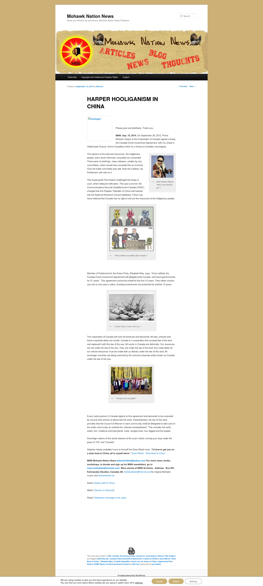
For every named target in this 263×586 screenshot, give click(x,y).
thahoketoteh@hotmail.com (137, 471)
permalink (156, 564)
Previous (182, 86)
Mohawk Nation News (90, 16)
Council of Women (151, 558)
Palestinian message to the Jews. (110, 497)
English (126, 77)
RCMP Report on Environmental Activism (111, 564)
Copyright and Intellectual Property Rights (99, 77)
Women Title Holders (167, 556)
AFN (109, 556)
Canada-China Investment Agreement (125, 558)
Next (193, 86)
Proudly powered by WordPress (131, 575)
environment (151, 556)
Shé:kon (99, 86)
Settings (193, 581)
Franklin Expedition (122, 561)
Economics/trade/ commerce (132, 556)
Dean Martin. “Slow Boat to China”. (149, 453)
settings (139, 582)
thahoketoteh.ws (106, 475)
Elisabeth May (107, 561)
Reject (176, 581)
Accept (159, 581)
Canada (115, 556)
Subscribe (72, 77)
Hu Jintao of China (149, 561)
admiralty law (103, 558)
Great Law (135, 561)
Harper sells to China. (104, 482)
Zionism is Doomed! (104, 490)
